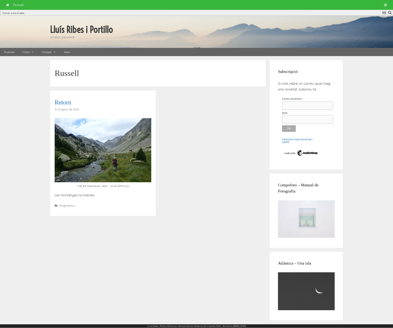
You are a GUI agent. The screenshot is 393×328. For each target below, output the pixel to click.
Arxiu (67, 52)
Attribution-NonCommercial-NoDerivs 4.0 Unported (191, 326)
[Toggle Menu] (385, 5)
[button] (34, 52)
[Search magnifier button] (390, 13)
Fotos (26, 52)
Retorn (63, 102)
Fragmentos (67, 205)
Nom (284, 113)
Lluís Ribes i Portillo (81, 29)
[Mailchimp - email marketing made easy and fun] (301, 155)
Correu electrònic (292, 99)
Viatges (47, 52)
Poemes (9, 52)
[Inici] (7, 5)
